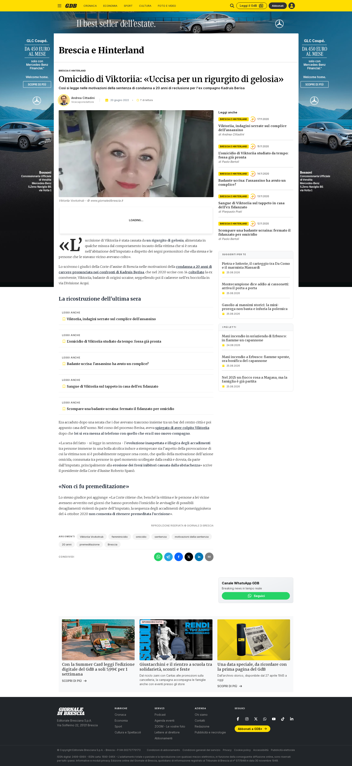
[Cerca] (232, 6)
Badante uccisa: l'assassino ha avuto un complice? (108, 364)
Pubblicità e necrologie (210, 732)
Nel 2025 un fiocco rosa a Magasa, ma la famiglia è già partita (254, 379)
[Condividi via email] (209, 557)
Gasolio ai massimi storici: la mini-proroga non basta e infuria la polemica (254, 307)
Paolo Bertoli (230, 161)
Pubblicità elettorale (283, 750)
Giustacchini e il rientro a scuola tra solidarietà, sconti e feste (176, 667)
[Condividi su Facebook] (178, 557)
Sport (128, 5)
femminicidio (120, 536)
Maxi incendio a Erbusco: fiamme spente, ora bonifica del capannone (256, 359)
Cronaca (90, 5)
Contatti (200, 720)
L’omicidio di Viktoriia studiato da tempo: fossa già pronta (114, 341)
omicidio (141, 536)
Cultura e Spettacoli (128, 732)
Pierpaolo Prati (232, 211)
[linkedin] (291, 719)
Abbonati (278, 5)
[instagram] (247, 719)
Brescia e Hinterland (72, 70)
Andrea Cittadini (83, 98)
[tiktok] (282, 719)
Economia (110, 5)
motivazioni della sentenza (192, 536)
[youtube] (274, 719)
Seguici (259, 596)
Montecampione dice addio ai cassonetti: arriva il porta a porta (255, 286)
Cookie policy (242, 750)
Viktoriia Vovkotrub (91, 536)
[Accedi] (291, 5)
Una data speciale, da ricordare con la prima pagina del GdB (252, 667)
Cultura (145, 5)
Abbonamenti (163, 738)
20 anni (67, 544)
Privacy (227, 750)
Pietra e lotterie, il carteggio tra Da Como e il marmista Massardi (256, 265)
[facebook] (238, 719)
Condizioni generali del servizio (201, 750)
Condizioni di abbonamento (163, 750)
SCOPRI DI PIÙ (72, 680)
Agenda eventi (164, 720)
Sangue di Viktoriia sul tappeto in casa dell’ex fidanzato (112, 386)
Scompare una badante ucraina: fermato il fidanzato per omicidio (120, 409)
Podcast (160, 714)
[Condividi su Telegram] (168, 557)
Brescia (112, 544)
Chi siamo (201, 714)
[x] (256, 719)
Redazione (202, 726)
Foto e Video (167, 5)
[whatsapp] (265, 719)
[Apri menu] (59, 5)
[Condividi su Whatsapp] (158, 557)
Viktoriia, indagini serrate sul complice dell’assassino (111, 319)
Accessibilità (260, 750)
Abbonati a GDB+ (250, 729)
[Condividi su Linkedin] (199, 557)
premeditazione (90, 544)
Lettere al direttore (167, 732)
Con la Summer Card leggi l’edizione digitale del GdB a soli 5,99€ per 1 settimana (98, 669)
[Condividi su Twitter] (189, 557)
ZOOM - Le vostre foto (170, 726)
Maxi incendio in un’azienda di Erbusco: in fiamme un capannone (254, 338)
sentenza (161, 536)
